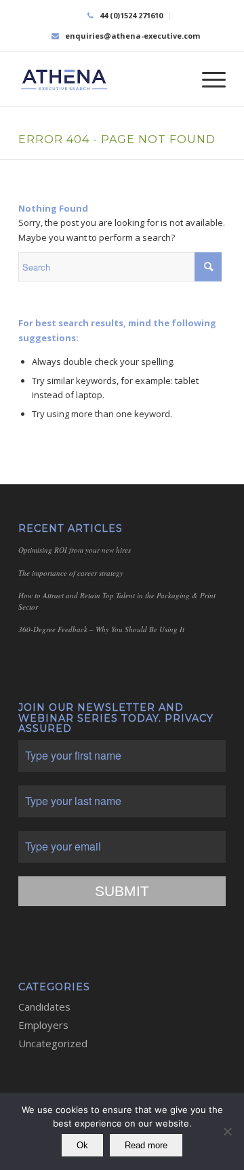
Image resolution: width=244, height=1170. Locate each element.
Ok (82, 1145)
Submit (122, 891)
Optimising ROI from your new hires (74, 550)
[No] (227, 1131)
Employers (43, 1025)
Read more (146, 1145)
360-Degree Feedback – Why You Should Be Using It (101, 629)
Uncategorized (52, 1043)
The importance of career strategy (70, 573)
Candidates (44, 1006)
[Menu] (207, 79)
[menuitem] (125, 16)
